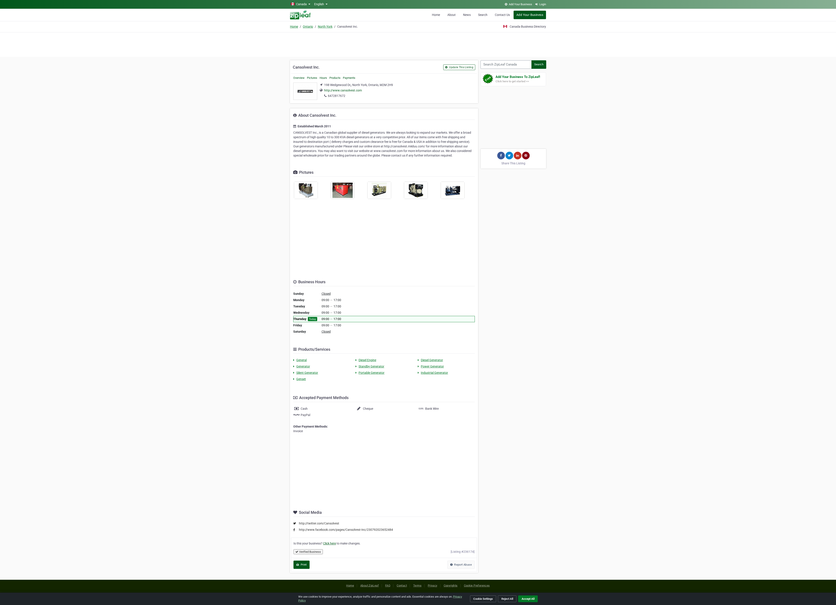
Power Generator (432, 366)
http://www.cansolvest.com (343, 90)
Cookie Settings (483, 598)
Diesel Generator (432, 360)
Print (303, 564)
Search (482, 15)
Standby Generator (371, 366)
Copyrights (451, 585)
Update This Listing (460, 67)
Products (334, 77)
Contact (402, 585)
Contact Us (502, 15)
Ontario (308, 26)
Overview (299, 77)
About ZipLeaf (369, 585)
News (467, 15)
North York (325, 26)
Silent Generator (307, 372)
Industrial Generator (434, 372)
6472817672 (336, 96)
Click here (329, 543)
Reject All (507, 598)
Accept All (528, 598)
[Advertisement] (418, 44)
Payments (349, 77)
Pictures (312, 77)
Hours (323, 77)
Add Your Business (529, 15)
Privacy (432, 585)
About (451, 15)
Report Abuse (462, 564)
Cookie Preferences (477, 585)
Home (436, 15)
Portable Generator (371, 372)
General (301, 360)
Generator (303, 366)
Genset (301, 379)
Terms (417, 585)
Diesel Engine (367, 360)
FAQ (387, 585)
